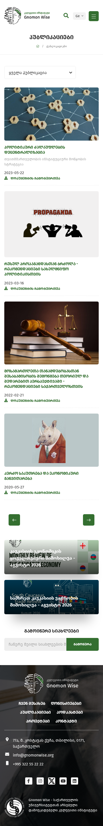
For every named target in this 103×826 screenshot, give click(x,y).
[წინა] (14, 520)
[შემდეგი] (88, 520)
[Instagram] (40, 781)
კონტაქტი (66, 721)
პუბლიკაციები (35, 712)
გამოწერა (83, 644)
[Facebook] (28, 781)
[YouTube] (63, 781)
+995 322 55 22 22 (28, 764)
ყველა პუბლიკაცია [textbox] (28, 72)
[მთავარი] (37, 46)
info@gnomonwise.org (33, 755)
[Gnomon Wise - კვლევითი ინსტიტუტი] (12, 15)
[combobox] (40, 72)
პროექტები (38, 721)
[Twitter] (51, 781)
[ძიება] (66, 16)
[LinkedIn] (74, 781)
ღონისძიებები (66, 703)
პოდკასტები (70, 712)
